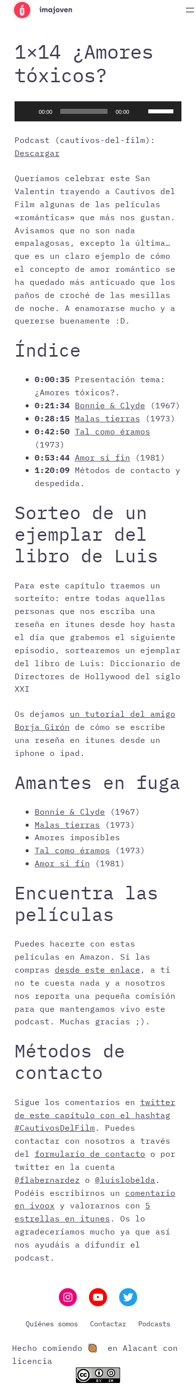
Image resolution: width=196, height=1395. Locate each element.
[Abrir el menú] (190, 10)
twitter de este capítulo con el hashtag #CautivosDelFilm (95, 1115)
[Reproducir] (28, 111)
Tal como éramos (112, 431)
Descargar (37, 152)
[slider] (162, 110)
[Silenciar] (140, 111)
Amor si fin (102, 457)
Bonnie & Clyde (110, 405)
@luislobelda (125, 1179)
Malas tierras (107, 418)
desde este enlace (97, 969)
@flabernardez (47, 1179)
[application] (98, 111)
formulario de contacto (90, 1153)
